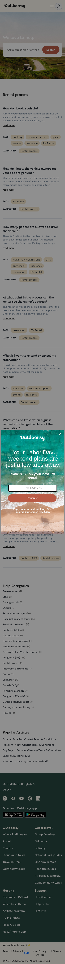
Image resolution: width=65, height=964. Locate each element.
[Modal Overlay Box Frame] (32, 482)
